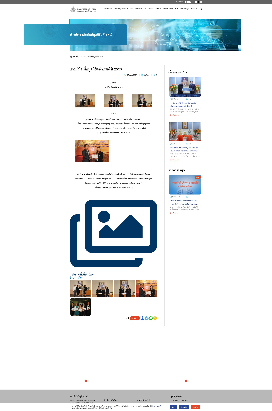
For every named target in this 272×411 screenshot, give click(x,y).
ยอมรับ (195, 407)
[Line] (151, 318)
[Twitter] (147, 318)
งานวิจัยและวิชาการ (169, 8)
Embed (133, 318)
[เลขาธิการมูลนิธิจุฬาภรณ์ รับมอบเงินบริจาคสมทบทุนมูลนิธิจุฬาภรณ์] (185, 97)
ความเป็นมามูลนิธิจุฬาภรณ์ (179, 400)
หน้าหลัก (76, 56)
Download (74, 278)
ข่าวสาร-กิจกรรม (153, 8)
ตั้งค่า (111, 408)
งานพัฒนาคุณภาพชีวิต (188, 8)
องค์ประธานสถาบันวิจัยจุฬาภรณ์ (115, 8)
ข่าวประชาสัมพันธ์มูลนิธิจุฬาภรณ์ (93, 56)
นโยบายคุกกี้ (157, 406)
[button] (113, 111)
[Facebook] (142, 318)
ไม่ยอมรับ (184, 407)
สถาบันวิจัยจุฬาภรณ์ (137, 8)
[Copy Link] (155, 318)
